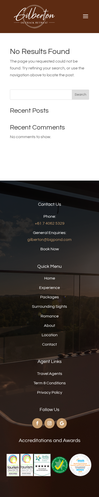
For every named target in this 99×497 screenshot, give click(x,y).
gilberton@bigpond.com (49, 240)
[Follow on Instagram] (49, 423)
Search (80, 94)
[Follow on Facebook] (37, 423)
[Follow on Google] (62, 423)
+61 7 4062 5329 (49, 223)
